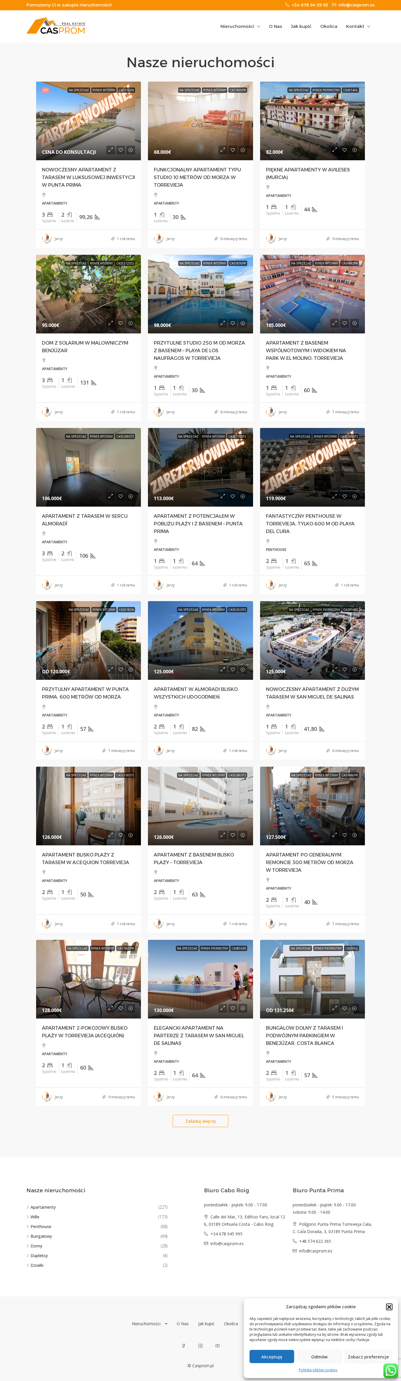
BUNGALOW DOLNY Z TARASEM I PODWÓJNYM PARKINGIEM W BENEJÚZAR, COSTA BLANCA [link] (304, 1035)
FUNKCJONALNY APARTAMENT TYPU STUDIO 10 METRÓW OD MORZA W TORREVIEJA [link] (197, 177)
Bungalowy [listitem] (41, 1236)
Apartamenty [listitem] (43, 1207)
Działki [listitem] (37, 1265)
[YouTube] (217, 1345)
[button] (389, 1307)
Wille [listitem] (35, 1217)
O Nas (275, 26)
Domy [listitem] (36, 1246)
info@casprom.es (227, 1243)
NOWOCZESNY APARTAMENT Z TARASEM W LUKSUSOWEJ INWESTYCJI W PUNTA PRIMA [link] (88, 177)
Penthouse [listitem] (41, 1226)
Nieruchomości (237, 26)
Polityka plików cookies (318, 1369)
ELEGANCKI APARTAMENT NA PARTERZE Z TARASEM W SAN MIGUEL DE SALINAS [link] (199, 1035)
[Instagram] (200, 1345)
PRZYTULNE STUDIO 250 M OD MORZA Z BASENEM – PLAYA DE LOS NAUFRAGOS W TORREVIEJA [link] (199, 350)
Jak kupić (301, 26)
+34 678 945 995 (226, 1234)
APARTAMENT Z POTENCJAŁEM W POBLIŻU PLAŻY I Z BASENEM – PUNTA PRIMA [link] (198, 523)
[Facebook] (183, 1345)
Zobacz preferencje (368, 1357)
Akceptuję (271, 1357)
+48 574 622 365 (315, 1241)
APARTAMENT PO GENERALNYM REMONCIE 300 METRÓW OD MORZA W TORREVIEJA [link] (309, 862)
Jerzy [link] (59, 238)
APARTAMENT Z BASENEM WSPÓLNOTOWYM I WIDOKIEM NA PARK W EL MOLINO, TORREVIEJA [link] (306, 350)
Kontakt (355, 26)
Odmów (319, 1357)
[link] (88, 121)
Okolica (328, 26)
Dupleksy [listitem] (39, 1255)
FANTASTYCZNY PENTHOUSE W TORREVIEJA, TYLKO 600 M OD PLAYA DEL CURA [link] (310, 523)
